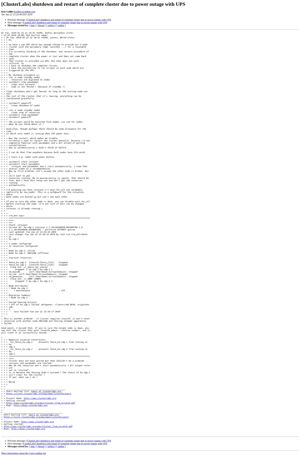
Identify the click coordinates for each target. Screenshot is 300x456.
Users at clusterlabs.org (46, 391)
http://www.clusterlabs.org (40, 398)
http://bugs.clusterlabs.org (31, 405)
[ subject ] (51, 25)
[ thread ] (41, 25)
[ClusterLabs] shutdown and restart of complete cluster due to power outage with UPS (68, 19)
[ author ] (61, 25)
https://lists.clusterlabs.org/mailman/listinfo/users (38, 393)
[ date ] (32, 25)
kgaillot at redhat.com (24, 11)
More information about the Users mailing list (23, 453)
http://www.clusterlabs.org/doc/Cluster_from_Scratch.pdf (40, 403)
